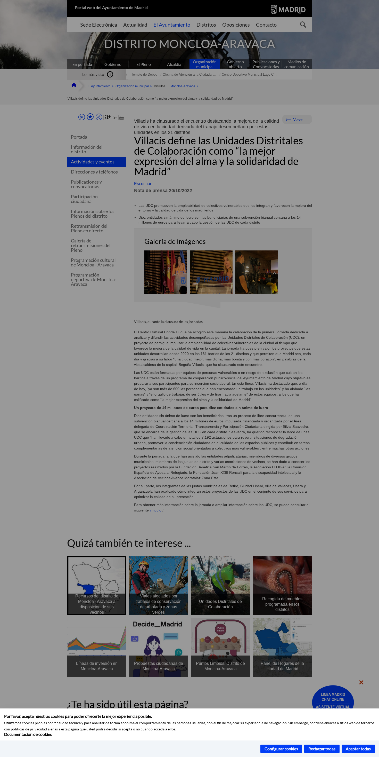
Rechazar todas (321, 748)
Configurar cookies (281, 748)
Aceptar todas (358, 748)
